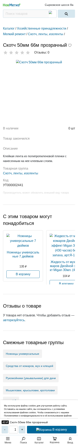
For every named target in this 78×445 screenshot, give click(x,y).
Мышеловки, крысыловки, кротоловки (30, 390)
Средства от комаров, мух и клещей (29, 366)
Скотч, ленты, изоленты (20, 173)
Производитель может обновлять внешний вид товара (36, 192)
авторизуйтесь (14, 320)
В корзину (59, 429)
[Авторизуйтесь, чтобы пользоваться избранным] (70, 45)
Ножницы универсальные (22, 353)
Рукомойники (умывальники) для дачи (31, 378)
